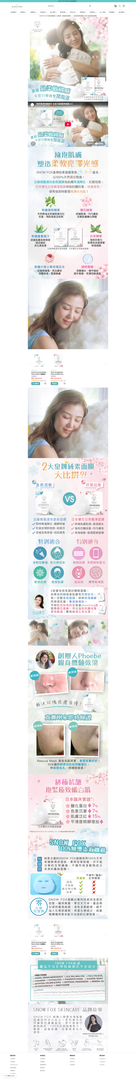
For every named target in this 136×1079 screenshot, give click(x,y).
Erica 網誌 (103, 12)
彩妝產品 (42, 12)
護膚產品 (33, 12)
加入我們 (12, 1073)
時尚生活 (72, 12)
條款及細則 (13, 1067)
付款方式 (72, 1061)
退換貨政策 (43, 1064)
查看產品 (54, 383)
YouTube (102, 1064)
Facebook (102, 1061)
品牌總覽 (13, 12)
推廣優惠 (111, 12)
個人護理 (52, 12)
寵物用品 (82, 12)
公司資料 (12, 1059)
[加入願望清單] (45, 383)
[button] (2, 1075)
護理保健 (62, 12)
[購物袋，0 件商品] (124, 6)
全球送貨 (72, 1064)
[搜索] (90, 6)
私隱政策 (12, 1070)
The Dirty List (13, 1064)
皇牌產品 (92, 12)
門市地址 (12, 1061)
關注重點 (121, 12)
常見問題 (42, 1059)
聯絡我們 (42, 1070)
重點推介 (23, 12)
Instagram (102, 1059)
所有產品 (72, 1059)
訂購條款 (42, 1061)
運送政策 (42, 1067)
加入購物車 (35, 383)
